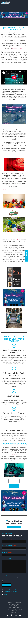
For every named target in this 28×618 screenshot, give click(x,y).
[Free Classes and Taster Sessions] (14, 346)
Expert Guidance (14, 396)
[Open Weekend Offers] (14, 426)
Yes (4, 581)
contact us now (14, 454)
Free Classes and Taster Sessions (14, 351)
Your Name (7, 539)
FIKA (17, 239)
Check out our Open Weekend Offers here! (14, 189)
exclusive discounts (17, 48)
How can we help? (8, 558)
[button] (26, 2)
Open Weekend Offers (14, 430)
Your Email (7, 552)
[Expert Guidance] (14, 391)
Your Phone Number (9, 545)
